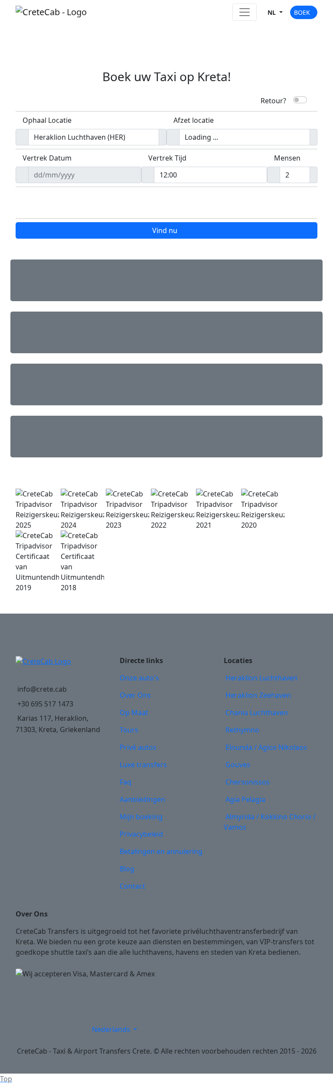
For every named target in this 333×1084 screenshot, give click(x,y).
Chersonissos (247, 782)
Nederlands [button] (112, 1029)
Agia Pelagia (245, 799)
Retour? (273, 100)
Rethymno (242, 730)
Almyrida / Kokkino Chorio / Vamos (270, 822)
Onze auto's (139, 678)
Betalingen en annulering (161, 851)
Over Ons (135, 695)
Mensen (287, 158)
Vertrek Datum (47, 158)
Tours (129, 730)
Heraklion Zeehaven (258, 695)
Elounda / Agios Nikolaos (266, 747)
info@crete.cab (42, 689)
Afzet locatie (193, 120)
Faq (125, 782)
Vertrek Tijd (167, 158)
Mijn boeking (141, 816)
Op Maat (134, 712)
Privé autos (138, 747)
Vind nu (164, 230)
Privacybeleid (141, 834)
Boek (302, 12)
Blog (127, 869)
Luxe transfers (143, 764)
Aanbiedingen (142, 799)
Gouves (237, 764)
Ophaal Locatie (47, 120)
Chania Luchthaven (256, 712)
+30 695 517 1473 (45, 704)
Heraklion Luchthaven (261, 678)
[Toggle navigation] (244, 12)
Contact (132, 886)
